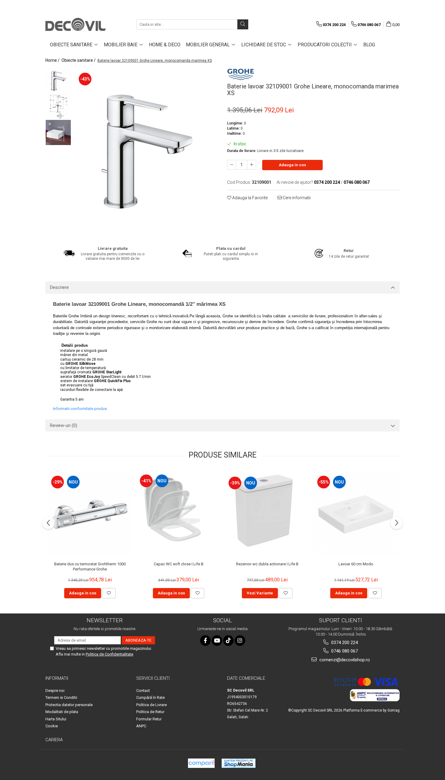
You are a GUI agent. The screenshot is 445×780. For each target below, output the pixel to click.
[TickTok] (228, 640)
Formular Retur (149, 719)
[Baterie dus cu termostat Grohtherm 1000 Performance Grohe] (90, 514)
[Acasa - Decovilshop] (75, 24)
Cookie (51, 726)
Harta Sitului (55, 719)
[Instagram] (240, 640)
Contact (143, 690)
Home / (53, 60)
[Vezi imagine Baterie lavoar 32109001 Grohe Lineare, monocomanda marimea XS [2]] (58, 132)
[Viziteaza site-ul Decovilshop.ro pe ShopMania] (238, 763)
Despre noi (54, 690)
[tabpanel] (146, 153)
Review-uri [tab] (63, 425)
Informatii (56, 678)
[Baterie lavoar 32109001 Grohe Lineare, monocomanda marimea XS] (146, 153)
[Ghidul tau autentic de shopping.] (201, 763)
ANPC (141, 726)
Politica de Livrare (151, 704)
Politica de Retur (150, 711)
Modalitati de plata (61, 711)
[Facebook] (205, 640)
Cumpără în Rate (150, 697)
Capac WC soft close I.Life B (178, 564)
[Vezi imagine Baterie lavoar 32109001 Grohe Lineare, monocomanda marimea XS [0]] (58, 81)
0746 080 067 (344, 651)
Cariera (54, 739)
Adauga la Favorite (249, 197)
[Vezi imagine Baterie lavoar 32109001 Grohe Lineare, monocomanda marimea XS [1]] (58, 106)
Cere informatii (296, 197)
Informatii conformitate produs (80, 408)
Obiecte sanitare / (79, 60)
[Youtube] (217, 640)
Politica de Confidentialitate (109, 654)
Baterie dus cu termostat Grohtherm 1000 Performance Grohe (90, 566)
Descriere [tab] (59, 287)
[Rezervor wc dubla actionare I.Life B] (267, 514)
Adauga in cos (292, 165)
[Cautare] (242, 24)
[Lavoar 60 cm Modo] (356, 514)
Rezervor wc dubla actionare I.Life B (267, 564)
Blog (369, 45)
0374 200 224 (344, 642)
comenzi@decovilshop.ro (344, 660)
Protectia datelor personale (69, 704)
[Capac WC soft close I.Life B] (178, 514)
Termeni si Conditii (61, 697)
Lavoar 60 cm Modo (355, 564)
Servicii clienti (153, 678)
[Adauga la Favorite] (109, 593)
